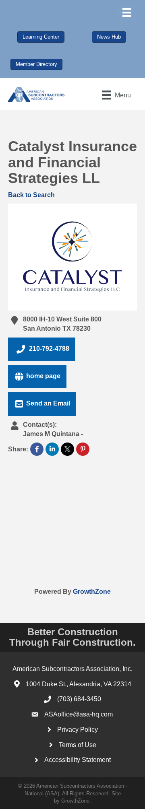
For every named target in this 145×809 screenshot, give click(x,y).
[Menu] (127, 12)
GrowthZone (92, 591)
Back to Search (31, 194)
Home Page (43, 376)
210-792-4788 (49, 348)
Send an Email (48, 403)
